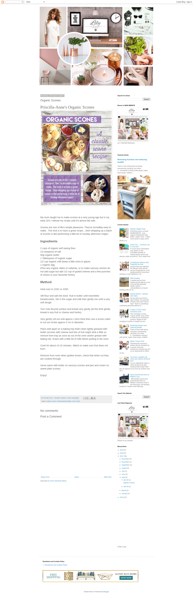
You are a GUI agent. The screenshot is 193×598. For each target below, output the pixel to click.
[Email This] (84, 398)
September (126, 465)
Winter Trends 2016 (137, 341)
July (123, 471)
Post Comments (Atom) (58, 481)
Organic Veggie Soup (137, 229)
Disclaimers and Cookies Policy (56, 565)
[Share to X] (89, 398)
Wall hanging (135, 278)
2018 (122, 453)
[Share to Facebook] (92, 398)
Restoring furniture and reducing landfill (138, 326)
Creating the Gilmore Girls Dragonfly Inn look (139, 263)
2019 (122, 450)
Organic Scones (129, 483)
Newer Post (45, 477)
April (123, 477)
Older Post (107, 477)
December (126, 459)
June (124, 474)
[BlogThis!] (87, 398)
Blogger (106, 592)
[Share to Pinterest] (94, 398)
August (124, 468)
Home (76, 477)
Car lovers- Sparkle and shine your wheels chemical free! (140, 359)
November (126, 462)
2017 (122, 456)
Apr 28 (126, 486)
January (125, 493)
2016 (122, 497)
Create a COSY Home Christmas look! (138, 310)
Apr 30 (126, 480)
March (124, 490)
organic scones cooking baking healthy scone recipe (63, 401)
